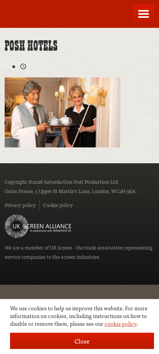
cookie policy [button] (121, 323)
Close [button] (82, 341)
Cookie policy (58, 205)
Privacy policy (20, 205)
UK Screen (61, 247)
